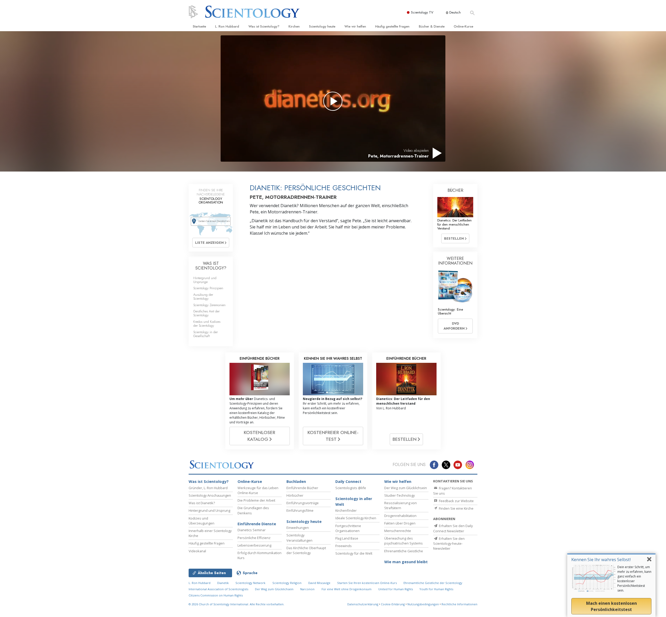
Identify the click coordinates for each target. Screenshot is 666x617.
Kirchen (294, 26)
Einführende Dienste (257, 523)
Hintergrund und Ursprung (209, 510)
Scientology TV (422, 12)
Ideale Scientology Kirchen (355, 518)
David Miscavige (319, 583)
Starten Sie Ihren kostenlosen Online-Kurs (367, 583)
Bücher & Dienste (432, 26)
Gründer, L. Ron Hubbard (208, 487)
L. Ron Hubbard (227, 26)
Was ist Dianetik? (202, 503)
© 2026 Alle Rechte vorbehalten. (236, 604)
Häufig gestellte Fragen (392, 26)
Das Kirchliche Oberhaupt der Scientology (306, 550)
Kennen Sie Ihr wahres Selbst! (601, 559)
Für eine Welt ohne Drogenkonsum (347, 589)
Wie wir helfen (355, 26)
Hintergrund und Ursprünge (204, 279)
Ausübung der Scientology (203, 296)
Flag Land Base (346, 538)
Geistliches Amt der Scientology (206, 313)
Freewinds (343, 545)
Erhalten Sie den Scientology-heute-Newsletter (449, 543)
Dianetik (223, 583)
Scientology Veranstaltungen (299, 537)
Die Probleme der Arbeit (256, 500)
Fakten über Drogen (399, 523)
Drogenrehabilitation (400, 515)
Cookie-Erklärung (393, 604)
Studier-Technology (399, 495)
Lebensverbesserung (254, 545)
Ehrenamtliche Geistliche (403, 551)
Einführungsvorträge (302, 503)
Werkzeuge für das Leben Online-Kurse (258, 490)
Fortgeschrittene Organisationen (348, 528)
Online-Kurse (463, 26)
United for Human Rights (396, 589)
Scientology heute (322, 26)
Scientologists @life (350, 487)
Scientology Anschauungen (210, 495)
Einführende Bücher (302, 487)
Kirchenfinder (346, 510)
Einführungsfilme (299, 510)
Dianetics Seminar (252, 530)
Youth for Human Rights (436, 589)
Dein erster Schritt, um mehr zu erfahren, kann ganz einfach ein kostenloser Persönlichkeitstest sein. (634, 579)
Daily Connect (348, 481)
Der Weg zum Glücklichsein (405, 487)
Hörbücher (294, 495)
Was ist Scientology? (263, 26)
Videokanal (197, 551)
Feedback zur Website (456, 500)
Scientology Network (250, 583)
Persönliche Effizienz (254, 537)
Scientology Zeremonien (209, 305)
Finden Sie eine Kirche (455, 508)
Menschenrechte (397, 530)
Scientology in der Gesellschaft (205, 334)
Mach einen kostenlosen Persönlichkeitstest (611, 606)
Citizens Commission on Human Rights (216, 595)
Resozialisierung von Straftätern (400, 505)
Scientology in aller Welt (353, 501)
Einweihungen (297, 527)
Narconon (307, 589)
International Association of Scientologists (218, 589)
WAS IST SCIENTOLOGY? (210, 265)
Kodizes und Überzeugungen (201, 521)
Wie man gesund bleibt (406, 561)
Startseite (199, 26)
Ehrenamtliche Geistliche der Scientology (433, 583)
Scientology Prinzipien (208, 288)
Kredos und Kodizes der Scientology (206, 323)
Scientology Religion (287, 583)
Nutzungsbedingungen (423, 604)
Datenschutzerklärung (362, 604)
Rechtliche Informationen (459, 604)
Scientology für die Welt (353, 553)
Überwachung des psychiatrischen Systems (403, 541)
